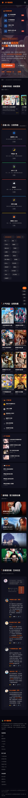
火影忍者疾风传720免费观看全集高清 (12, 794)
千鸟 (6, 270)
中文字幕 (16, 274)
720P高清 (14, 270)
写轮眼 (15, 248)
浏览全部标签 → (23, 125)
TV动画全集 (3, 756)
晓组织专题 (3, 764)
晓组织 (14, 244)
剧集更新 (3, 738)
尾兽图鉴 (3, 769)
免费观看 (20, 237)
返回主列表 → (4, 498)
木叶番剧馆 (9, 2)
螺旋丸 (15, 267)
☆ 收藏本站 (21, 65)
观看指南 (3, 781)
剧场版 (16, 259)
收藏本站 (3, 779)
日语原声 (8, 278)
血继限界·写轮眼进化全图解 (15, 445)
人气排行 (3, 744)
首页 (2, 79)
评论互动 (3, 749)
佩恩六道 (7, 248)
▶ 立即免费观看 (8, 65)
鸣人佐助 (22, 794)
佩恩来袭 (14, 626)
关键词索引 (3, 784)
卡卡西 (7, 244)
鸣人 (7, 240)
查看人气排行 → (4, 89)
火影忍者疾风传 (9, 237)
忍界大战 (15, 252)
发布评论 (21, 590)
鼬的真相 (7, 255)
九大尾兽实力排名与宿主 (15, 456)
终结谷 (15, 255)
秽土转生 (15, 263)
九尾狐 (7, 252)
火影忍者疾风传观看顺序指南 (15, 439)
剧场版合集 (3, 759)
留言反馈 (3, 776)
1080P (7, 274)
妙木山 (7, 263)
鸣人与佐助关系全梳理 (14, 450)
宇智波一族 (3, 766)
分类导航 (3, 741)
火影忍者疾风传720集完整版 (14, 54)
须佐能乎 (7, 267)
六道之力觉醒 (18, 697)
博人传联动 (8, 259)
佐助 (14, 240)
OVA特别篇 (3, 761)
